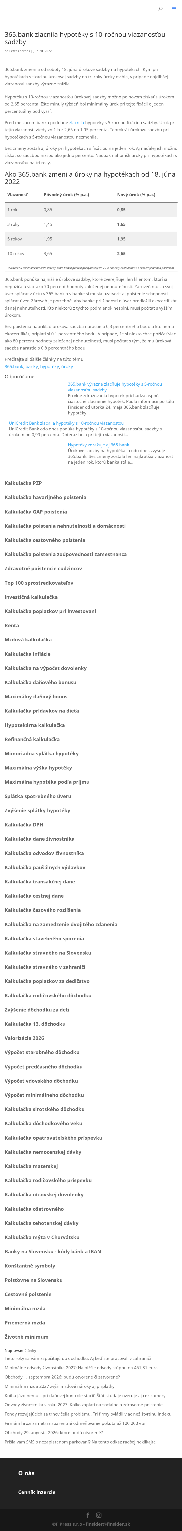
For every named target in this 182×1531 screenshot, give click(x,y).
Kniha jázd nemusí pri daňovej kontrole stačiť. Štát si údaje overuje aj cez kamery (85, 1395)
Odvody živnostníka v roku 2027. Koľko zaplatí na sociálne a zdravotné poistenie (84, 1405)
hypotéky (49, 366)
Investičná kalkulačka (31, 597)
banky (32, 366)
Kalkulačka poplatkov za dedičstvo (47, 981)
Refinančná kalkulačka (32, 739)
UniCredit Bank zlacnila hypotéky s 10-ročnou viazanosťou (66, 423)
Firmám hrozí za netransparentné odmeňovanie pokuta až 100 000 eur (75, 1423)
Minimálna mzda (25, 1308)
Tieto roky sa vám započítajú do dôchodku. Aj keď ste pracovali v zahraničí (78, 1358)
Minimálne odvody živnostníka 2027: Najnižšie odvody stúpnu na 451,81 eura (81, 1368)
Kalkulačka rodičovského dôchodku (48, 995)
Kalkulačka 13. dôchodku (35, 1023)
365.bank (14, 366)
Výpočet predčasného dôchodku (44, 1066)
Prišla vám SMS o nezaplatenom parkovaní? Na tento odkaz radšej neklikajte (80, 1442)
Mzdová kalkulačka (28, 639)
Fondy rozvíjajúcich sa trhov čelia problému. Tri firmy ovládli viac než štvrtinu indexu (88, 1414)
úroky (67, 366)
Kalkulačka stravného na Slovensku (48, 952)
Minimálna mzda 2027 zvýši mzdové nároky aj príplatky (60, 1386)
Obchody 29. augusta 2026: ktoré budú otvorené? (54, 1432)
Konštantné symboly (30, 1265)
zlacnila (76, 122)
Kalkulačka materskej (31, 1166)
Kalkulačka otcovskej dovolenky (44, 1194)
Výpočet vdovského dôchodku (41, 1080)
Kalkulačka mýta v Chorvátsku (42, 1237)
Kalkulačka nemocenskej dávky (43, 1151)
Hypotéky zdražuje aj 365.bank (98, 445)
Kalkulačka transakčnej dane (40, 881)
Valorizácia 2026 (24, 1038)
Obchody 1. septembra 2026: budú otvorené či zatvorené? (62, 1377)
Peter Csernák (19, 51)
